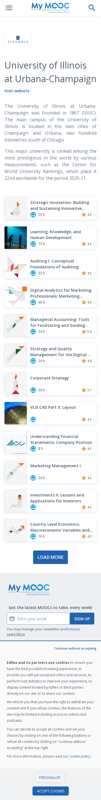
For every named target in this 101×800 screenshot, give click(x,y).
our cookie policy (77, 756)
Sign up (82, 618)
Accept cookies (50, 791)
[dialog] (50, 721)
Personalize (49, 777)
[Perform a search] (92, 7)
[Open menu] (8, 7)
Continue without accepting (75, 648)
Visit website (16, 90)
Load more (50, 557)
